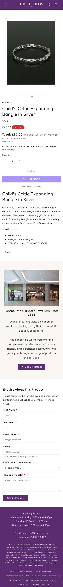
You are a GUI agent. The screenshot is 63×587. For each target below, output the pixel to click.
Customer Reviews (41, 585)
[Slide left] (25, 96)
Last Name (10, 422)
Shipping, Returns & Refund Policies (40, 580)
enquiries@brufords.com (35, 533)
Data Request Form (44, 571)
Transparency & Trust (14, 576)
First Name (10, 409)
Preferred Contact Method (18, 462)
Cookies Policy (16, 580)
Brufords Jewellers (26, 571)
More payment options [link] (31, 186)
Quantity (6, 155)
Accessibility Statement (36, 576)
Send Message (15, 498)
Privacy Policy (54, 576)
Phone (6, 446)
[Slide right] (38, 96)
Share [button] (8, 252)
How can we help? (14, 474)
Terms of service (23, 585)
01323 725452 (38, 537)
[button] (6, 5)
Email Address (12, 434)
